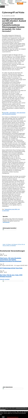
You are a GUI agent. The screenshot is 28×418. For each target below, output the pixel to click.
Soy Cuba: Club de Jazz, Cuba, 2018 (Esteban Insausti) (11, 275)
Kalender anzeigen (4, 279)
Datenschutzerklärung (21, 408)
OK (3, 417)
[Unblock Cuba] (4, 5)
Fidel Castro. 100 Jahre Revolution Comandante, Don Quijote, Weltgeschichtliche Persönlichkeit (10, 259)
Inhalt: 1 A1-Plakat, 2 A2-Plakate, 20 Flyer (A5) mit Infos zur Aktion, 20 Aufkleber (14, 245)
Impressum (3, 409)
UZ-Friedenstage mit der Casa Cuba (11, 268)
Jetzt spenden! (6, 222)
